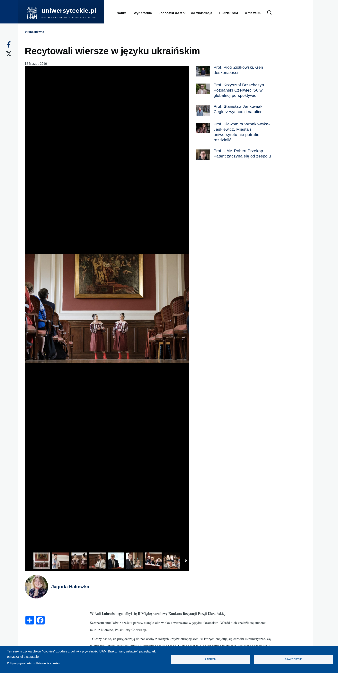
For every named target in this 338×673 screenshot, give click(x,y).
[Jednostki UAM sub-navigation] (186, 13)
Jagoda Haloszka (70, 586)
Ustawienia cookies (48, 663)
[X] (9, 54)
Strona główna (34, 31)
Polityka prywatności (19, 663)
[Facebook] (9, 44)
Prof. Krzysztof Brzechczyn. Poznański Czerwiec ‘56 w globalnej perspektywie (239, 90)
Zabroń (210, 659)
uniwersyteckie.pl (68, 10)
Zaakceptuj (293, 659)
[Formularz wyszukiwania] (269, 12)
